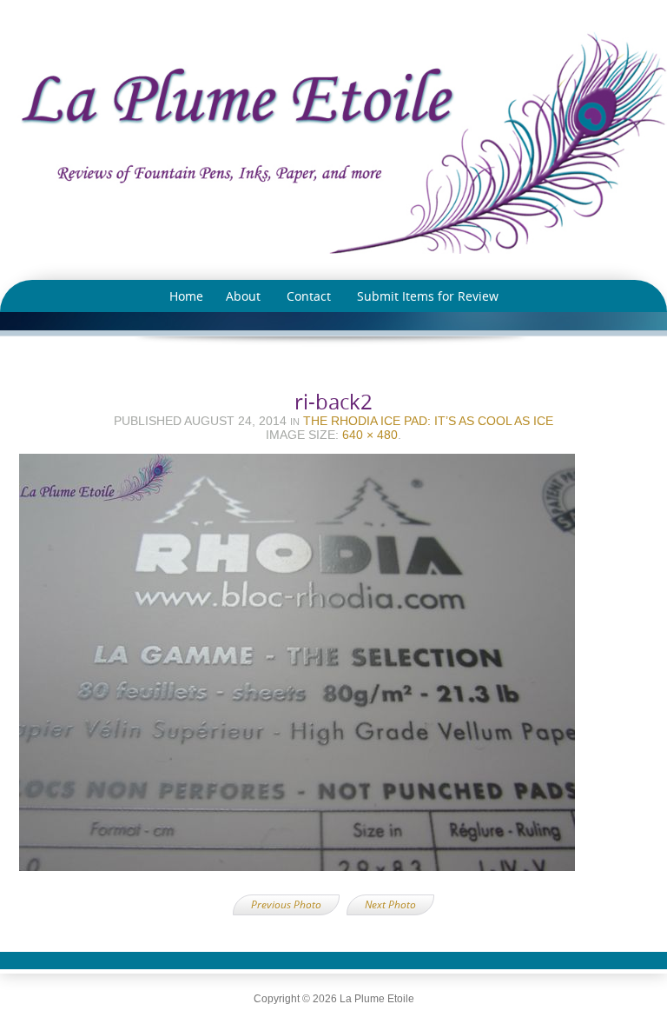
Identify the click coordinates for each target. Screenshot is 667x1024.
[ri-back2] (333, 667)
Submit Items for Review (428, 296)
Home (186, 296)
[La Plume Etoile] (333, 142)
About (243, 296)
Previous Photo (286, 904)
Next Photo (390, 904)
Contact (309, 296)
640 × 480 (370, 435)
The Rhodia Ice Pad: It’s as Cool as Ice (428, 421)
